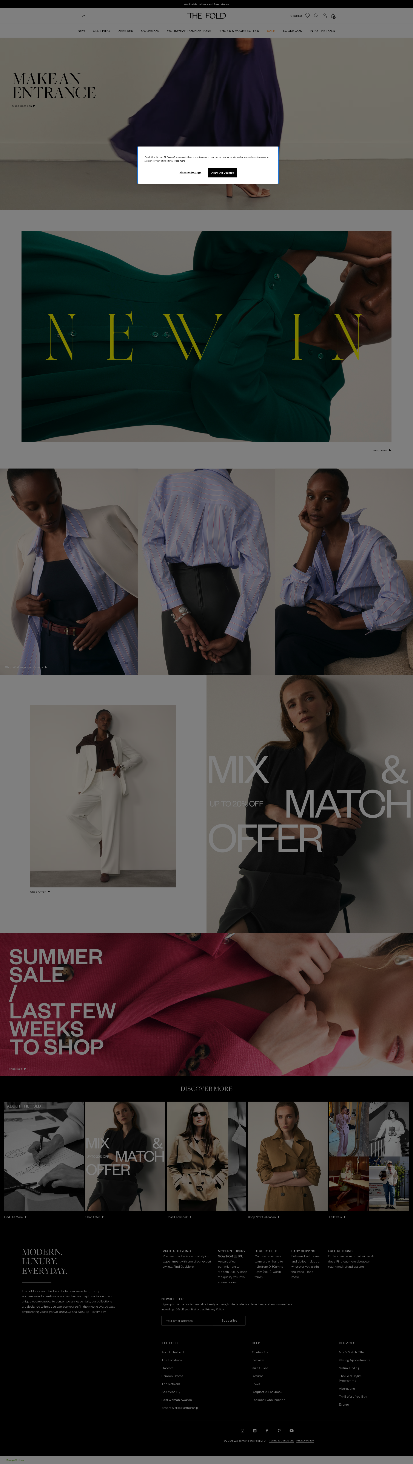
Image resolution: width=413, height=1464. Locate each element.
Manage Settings (191, 172)
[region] (208, 165)
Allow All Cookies (222, 172)
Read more (179, 160)
